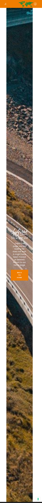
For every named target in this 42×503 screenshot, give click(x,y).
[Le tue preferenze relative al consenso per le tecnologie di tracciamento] (38, 499)
